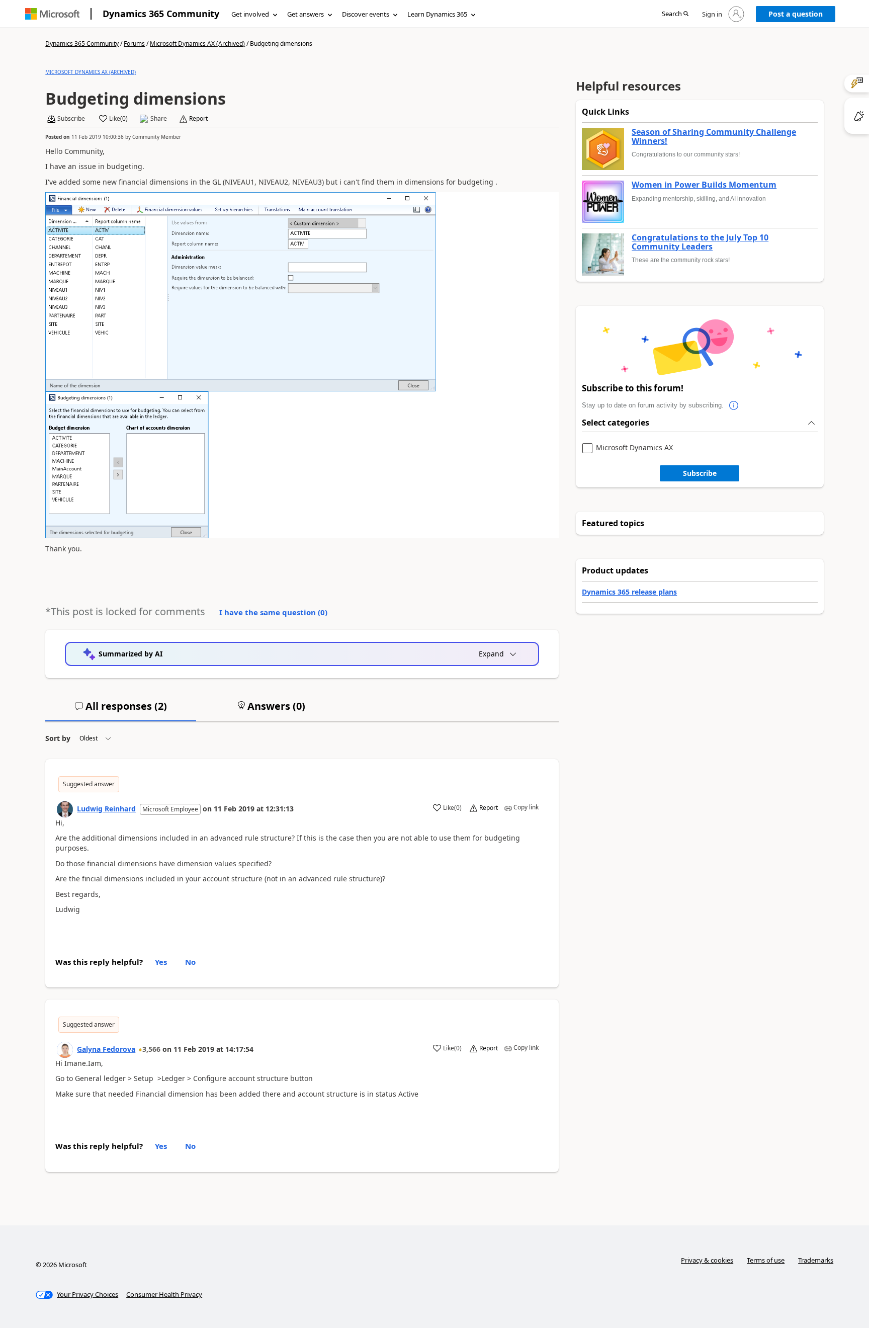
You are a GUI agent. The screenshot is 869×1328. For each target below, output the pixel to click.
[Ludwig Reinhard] (65, 809)
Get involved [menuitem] (250, 14)
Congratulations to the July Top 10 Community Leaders (700, 242)
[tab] (120, 710)
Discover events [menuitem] (365, 14)
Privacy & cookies (707, 1260)
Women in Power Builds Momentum (704, 185)
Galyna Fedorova (106, 1049)
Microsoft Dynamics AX (634, 448)
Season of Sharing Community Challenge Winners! (714, 136)
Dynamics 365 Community (161, 14)
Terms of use (766, 1260)
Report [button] (198, 119)
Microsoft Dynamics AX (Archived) (197, 43)
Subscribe (700, 473)
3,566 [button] (151, 1049)
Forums (134, 43)
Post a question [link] (795, 14)
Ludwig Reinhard (106, 808)
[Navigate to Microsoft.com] (52, 14)
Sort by (57, 738)
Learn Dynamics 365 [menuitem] (437, 14)
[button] (675, 14)
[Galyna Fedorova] (65, 1050)
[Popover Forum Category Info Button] (734, 405)
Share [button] (158, 119)
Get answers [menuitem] (305, 14)
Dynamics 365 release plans (629, 592)
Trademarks (815, 1260)
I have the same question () (273, 612)
